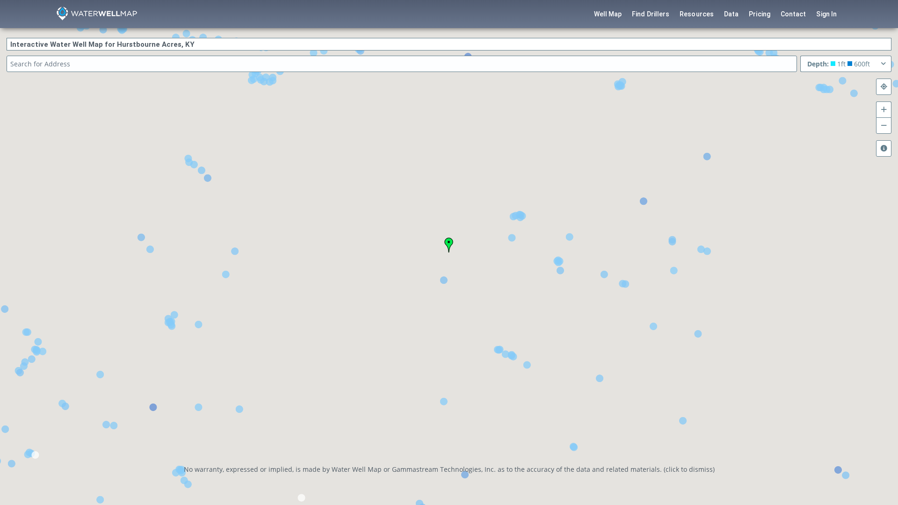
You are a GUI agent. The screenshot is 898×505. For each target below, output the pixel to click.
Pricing (759, 14)
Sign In (826, 14)
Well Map (608, 14)
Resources (697, 14)
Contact (793, 14)
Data (731, 14)
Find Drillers (650, 14)
